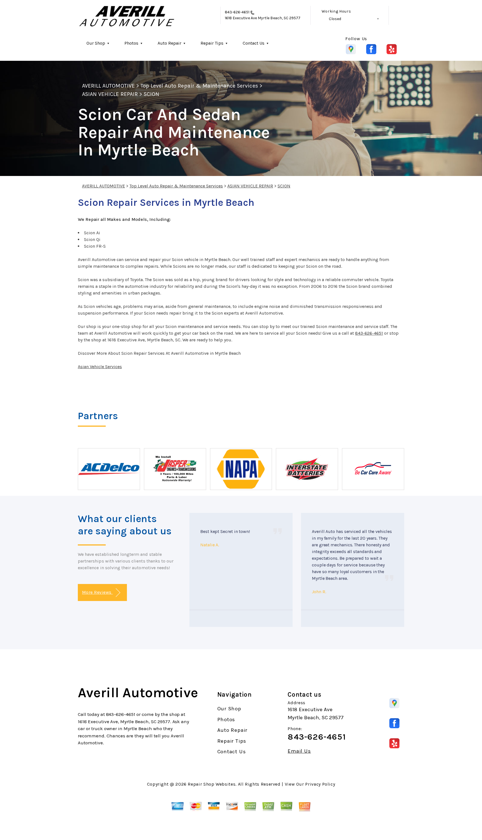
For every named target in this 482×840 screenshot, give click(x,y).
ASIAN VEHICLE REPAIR (110, 94)
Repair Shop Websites (211, 784)
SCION (151, 94)
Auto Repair (169, 43)
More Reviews (97, 592)
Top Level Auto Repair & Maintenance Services (199, 86)
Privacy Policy (320, 784)
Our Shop (95, 43)
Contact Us (253, 43)
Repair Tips (212, 43)
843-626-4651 (237, 12)
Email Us (299, 751)
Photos (131, 43)
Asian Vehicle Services (100, 366)
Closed (335, 18)
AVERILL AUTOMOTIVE (108, 86)
